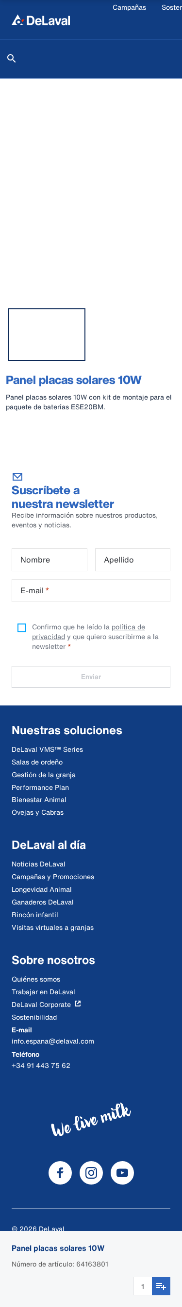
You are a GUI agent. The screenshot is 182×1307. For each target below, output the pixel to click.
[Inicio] (41, 19)
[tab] (46, 334)
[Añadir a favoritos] (161, 1286)
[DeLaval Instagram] (91, 1173)
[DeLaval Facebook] (60, 1173)
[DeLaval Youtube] (122, 1173)
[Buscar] (11, 58)
